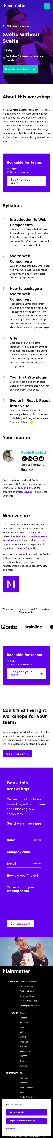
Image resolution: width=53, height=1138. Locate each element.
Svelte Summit (26, 548)
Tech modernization (28, 991)
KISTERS (23, 1056)
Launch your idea (27, 986)
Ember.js (23, 1083)
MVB (22, 1027)
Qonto (23, 1013)
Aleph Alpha (25, 1051)
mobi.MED (24, 1042)
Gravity (23, 1061)
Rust (22, 1092)
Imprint (31, 1136)
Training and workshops (30, 1006)
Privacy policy (40, 1136)
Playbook (24, 1078)
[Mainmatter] (16, 972)
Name (9, 836)
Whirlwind (24, 1066)
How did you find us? (16, 872)
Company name (14, 848)
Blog (22, 1073)
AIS (21, 1032)
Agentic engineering (28, 1001)
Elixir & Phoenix (26, 1088)
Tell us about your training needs (22, 884)
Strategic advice (27, 996)
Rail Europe (25, 1047)
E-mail (10, 860)
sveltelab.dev (24, 491)
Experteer (24, 1023)
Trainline (23, 1018)
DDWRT (23, 1037)
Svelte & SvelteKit (27, 1097)
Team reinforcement (29, 982)
